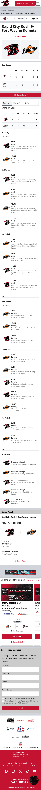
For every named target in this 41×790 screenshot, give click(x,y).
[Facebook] (6, 771)
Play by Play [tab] (17, 103)
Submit (20, 708)
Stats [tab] (27, 103)
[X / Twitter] (20, 771)
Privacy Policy (23, 763)
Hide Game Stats (19, 95)
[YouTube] (35, 771)
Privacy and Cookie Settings (28, 766)
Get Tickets (23, 3)
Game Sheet (21, 36)
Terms (32, 763)
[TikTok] (27, 771)
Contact (9, 763)
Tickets (18, 636)
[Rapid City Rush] (5, 3)
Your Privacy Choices (10, 766)
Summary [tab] (7, 103)
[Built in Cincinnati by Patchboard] (20, 781)
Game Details (18, 642)
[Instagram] (13, 771)
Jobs (15, 763)
